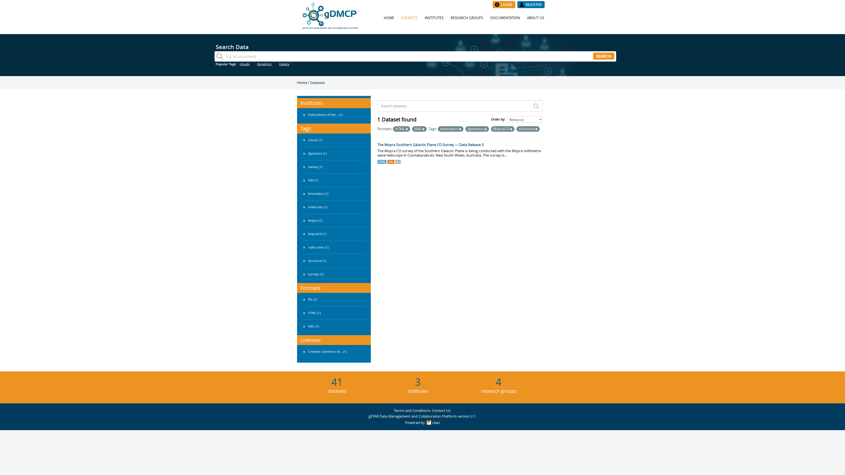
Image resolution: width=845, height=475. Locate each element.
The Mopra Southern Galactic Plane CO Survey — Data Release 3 (430, 144)
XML (390, 161)
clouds (245, 64)
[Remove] (407, 129)
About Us (535, 17)
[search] (536, 106)
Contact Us (441, 410)
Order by (497, 119)
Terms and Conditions (412, 410)
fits (398, 161)
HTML (382, 161)
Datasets (409, 17)
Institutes (434, 17)
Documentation (505, 17)
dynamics (264, 64)
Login (506, 4)
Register (533, 4)
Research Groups (467, 17)
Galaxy (284, 64)
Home (389, 17)
